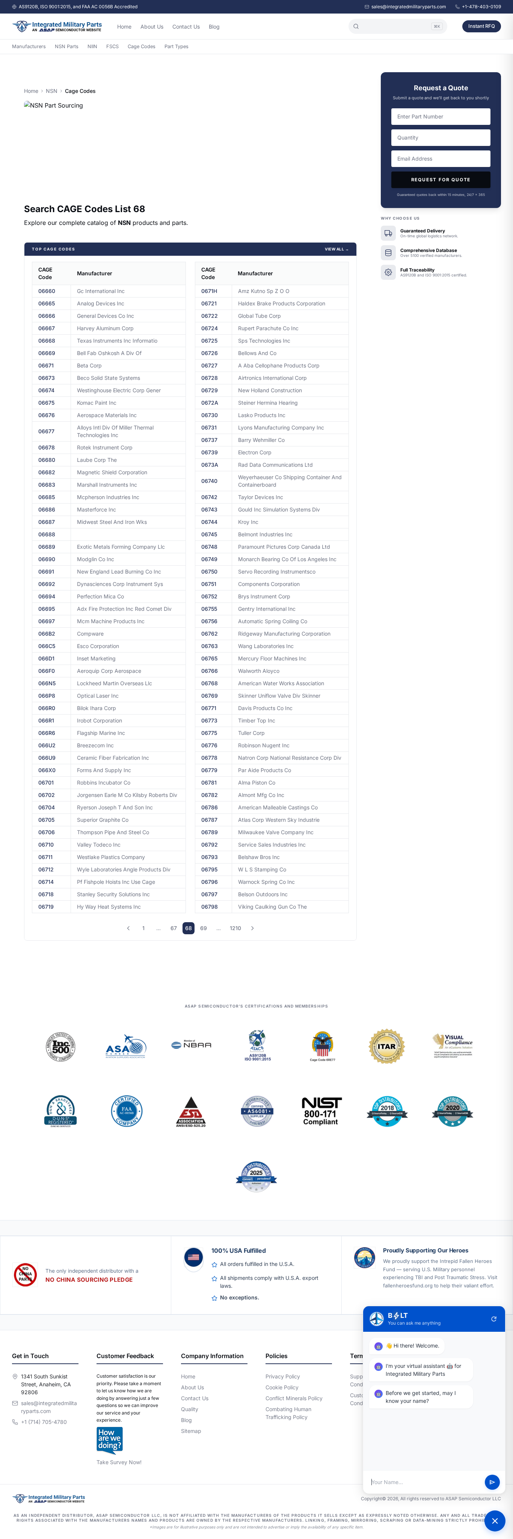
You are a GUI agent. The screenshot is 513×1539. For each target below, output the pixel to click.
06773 (209, 720)
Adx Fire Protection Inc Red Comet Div (124, 609)
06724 (209, 328)
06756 (209, 621)
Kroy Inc (248, 522)
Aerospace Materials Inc (107, 415)
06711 (45, 857)
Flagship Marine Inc (101, 733)
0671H (209, 291)
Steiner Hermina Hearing (268, 402)
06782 (209, 795)
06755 (209, 609)
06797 (209, 894)
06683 (46, 484)
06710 (46, 844)
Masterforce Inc (96, 509)
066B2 (46, 633)
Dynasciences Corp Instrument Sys (120, 584)
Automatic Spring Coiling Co (272, 621)
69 (203, 928)
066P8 (46, 695)
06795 (209, 869)
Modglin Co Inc (95, 559)
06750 (209, 571)
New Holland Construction (270, 390)
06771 (208, 708)
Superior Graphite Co (102, 820)
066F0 (46, 671)
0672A (209, 402)
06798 (209, 906)
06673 (46, 378)
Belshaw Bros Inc (259, 857)
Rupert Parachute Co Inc (268, 328)
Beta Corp (89, 365)
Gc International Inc (101, 291)
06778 (209, 757)
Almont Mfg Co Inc (261, 795)
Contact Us (186, 26)
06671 (46, 365)
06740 (209, 481)
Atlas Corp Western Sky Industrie (279, 820)
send (492, 1482)
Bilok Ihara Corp (96, 708)
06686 (46, 509)
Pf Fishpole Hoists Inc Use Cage (116, 882)
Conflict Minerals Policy (294, 1398)
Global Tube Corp (259, 316)
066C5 (46, 646)
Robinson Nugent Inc (264, 745)
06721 (209, 303)
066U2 (47, 745)
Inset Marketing (96, 658)
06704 (46, 807)
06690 (46, 559)
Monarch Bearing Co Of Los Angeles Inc (287, 559)
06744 (209, 522)
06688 (46, 534)
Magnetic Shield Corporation (112, 472)
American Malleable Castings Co (278, 807)
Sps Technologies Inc (264, 340)
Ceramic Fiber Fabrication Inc (113, 757)
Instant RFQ (481, 26)
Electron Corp (255, 452)
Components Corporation (269, 584)
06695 (46, 609)
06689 (46, 546)
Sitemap (191, 1431)
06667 (46, 328)
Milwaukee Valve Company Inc (276, 832)
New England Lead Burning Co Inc (119, 571)
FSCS (112, 46)
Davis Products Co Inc (265, 708)
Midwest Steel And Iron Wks (112, 522)
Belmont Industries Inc (265, 534)
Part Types (176, 46)
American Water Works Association (281, 683)
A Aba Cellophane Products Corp (279, 365)
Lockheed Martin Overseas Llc (114, 683)
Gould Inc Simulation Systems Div (279, 509)
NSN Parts (66, 46)
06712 (46, 869)
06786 (209, 807)
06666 (46, 316)
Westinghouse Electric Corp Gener (119, 390)
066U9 (47, 757)
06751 (208, 584)
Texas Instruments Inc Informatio (117, 340)
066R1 (46, 720)
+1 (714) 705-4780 (44, 1422)
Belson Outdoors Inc (263, 894)
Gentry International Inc (267, 609)
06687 (46, 522)
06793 (209, 857)
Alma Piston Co (256, 782)
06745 (209, 534)
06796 (209, 882)
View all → (337, 249)
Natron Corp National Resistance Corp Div (289, 757)
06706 (46, 832)
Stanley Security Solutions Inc (113, 894)
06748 (209, 546)
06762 (209, 633)
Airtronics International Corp (272, 378)
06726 (209, 353)
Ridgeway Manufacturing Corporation (284, 633)
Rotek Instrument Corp (105, 447)
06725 (209, 340)
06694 (46, 596)
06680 (46, 460)
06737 (209, 440)
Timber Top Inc (256, 720)
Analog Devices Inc (100, 303)
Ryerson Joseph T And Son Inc (115, 807)
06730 (209, 415)
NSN (51, 91)
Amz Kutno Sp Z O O (264, 291)
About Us (151, 26)
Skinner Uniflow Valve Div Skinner (279, 695)
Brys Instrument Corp (264, 596)
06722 (209, 316)
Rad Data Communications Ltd (275, 464)
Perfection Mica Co (100, 596)
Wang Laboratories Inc (266, 646)
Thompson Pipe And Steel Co (113, 832)
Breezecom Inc (95, 745)
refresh (494, 1318)
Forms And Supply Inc (104, 770)
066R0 (46, 708)
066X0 (47, 770)
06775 (209, 733)
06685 (46, 497)
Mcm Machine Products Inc (111, 621)
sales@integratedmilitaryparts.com (408, 6)
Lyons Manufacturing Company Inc (281, 427)
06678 (46, 447)
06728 (209, 378)
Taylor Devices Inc (260, 497)
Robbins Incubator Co (103, 782)
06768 (209, 683)
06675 (46, 402)
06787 (209, 820)
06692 (46, 584)
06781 (209, 782)
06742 (209, 497)
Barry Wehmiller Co (261, 440)
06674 (46, 390)
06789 (209, 832)
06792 (209, 844)
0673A (209, 464)
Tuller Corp (251, 733)
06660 (46, 291)
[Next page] (252, 928)
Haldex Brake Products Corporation (281, 303)
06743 (209, 509)
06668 (46, 340)
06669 (46, 353)
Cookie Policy (282, 1387)
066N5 (47, 683)
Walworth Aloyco (258, 671)
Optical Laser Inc (98, 695)
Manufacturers (29, 46)
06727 (209, 365)
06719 (46, 906)
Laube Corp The (97, 460)
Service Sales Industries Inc (272, 844)
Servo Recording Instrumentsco (276, 571)
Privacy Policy (283, 1376)
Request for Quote (441, 179)
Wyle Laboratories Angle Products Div (123, 869)
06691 (46, 571)
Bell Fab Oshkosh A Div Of (109, 353)
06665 (46, 303)
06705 (46, 820)
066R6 (46, 733)
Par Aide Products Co (264, 770)
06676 (46, 415)
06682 (46, 472)
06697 (46, 621)
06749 (209, 559)
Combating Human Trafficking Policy (288, 1413)
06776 (209, 745)
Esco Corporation (98, 646)
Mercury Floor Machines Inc (272, 658)
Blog (214, 26)
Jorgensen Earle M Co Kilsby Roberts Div (127, 795)
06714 (46, 882)
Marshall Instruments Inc (107, 484)
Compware (90, 633)
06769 (209, 695)
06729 (209, 390)
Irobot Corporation (99, 720)
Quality (189, 1409)
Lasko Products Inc (261, 415)
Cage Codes (141, 46)
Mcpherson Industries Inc (108, 497)
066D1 (46, 658)
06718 (46, 894)
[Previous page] (128, 928)
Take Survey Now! (119, 1462)
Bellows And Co (257, 353)
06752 (209, 596)
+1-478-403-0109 (481, 6)
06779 (209, 770)
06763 (209, 646)
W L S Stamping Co (262, 869)
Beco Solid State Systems (108, 378)
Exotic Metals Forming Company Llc (121, 546)
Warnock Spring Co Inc (266, 882)
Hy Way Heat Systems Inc (109, 906)
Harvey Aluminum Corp (105, 328)
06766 (209, 671)
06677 (46, 431)
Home (124, 26)
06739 (209, 452)
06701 (46, 782)
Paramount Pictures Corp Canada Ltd (284, 546)
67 (173, 928)
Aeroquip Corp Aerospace (109, 671)
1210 (235, 928)
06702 (46, 795)
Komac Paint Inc (96, 402)
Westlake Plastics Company (111, 857)
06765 (209, 658)
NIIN (92, 46)
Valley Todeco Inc (99, 844)
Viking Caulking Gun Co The (272, 906)
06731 (209, 427)
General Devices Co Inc (105, 316)
